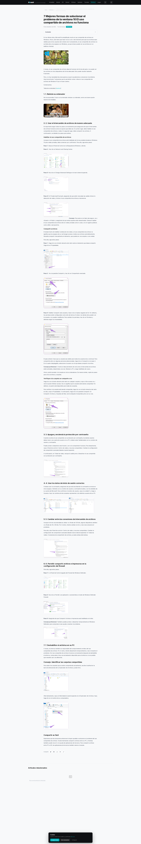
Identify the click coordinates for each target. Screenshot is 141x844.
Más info (73, 836)
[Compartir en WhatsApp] (57, 751)
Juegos (99, 2)
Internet (67, 2)
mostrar (58, 88)
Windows (93, 2)
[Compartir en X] (50, 751)
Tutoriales (86, 2)
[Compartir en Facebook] (54, 751)
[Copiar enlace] (63, 751)
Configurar (74, 840)
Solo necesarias (65, 840)
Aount (31, 2)
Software (73, 2)
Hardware (80, 2)
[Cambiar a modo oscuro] (111, 2)
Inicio (46, 9)
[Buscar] (105, 2)
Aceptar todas (54, 840)
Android (58, 2)
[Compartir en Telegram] (60, 751)
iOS (63, 2)
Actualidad (51, 2)
